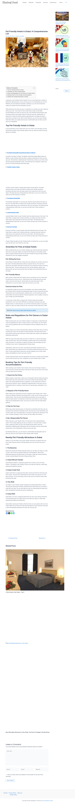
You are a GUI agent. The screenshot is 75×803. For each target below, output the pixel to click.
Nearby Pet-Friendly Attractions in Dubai (18, 96)
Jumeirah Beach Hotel (13, 212)
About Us (19, 793)
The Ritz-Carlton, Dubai (13, 167)
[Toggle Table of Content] (33, 88)
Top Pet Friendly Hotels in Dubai (15, 89)
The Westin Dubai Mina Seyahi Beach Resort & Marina (21, 152)
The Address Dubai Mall (13, 198)
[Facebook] (7, 513)
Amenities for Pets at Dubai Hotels (16, 91)
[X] (9, 513)
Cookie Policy (13, 794)
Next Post (42, 538)
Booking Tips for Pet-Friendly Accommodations (20, 95)
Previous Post (12, 538)
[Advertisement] (27, 18)
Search (57, 88)
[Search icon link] (66, 2)
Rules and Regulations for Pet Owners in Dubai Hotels (21, 93)
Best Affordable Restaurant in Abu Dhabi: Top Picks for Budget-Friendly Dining (27, 732)
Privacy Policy (12, 793)
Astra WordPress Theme (47, 800)
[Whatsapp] (11, 513)
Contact (5, 793)
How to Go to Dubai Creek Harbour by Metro (24, 310)
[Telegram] (14, 513)
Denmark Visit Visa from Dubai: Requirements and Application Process (62, 50)
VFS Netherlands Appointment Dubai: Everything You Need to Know (62, 65)
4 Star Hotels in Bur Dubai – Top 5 (15, 592)
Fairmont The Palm (12, 227)
